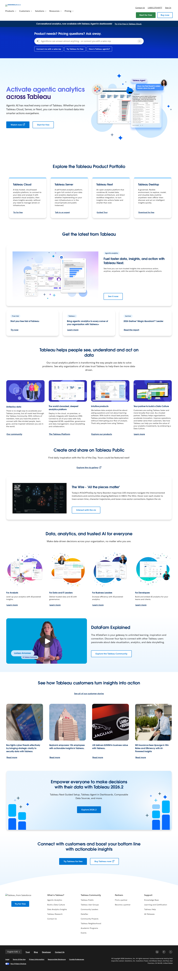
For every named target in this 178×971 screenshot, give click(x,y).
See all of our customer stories (89, 693)
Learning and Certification (155, 905)
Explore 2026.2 (89, 809)
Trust (28, 952)
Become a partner (122, 905)
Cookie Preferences (76, 959)
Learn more (72, 329)
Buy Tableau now (102, 861)
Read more (12, 757)
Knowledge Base (151, 900)
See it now (113, 296)
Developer (46, 952)
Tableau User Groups (90, 905)
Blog (36, 952)
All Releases (149, 914)
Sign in (168, 8)
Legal (7, 959)
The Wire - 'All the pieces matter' (96, 487)
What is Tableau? (55, 895)
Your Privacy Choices (18, 964)
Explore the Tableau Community (111, 653)
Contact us (140, 8)
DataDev (84, 914)
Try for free (18, 212)
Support (148, 895)
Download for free (146, 212)
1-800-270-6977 (155, 8)
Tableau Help (150, 909)
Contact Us (52, 919)
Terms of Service (19, 959)
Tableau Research (55, 914)
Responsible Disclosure (57, 959)
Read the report (131, 329)
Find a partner (121, 900)
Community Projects (89, 919)
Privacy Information (36, 959)
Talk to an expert (62, 212)
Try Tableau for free (73, 861)
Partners (119, 895)
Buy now (165, 15)
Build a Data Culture (56, 905)
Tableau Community (91, 895)
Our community (14, 434)
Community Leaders (89, 909)
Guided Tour (102, 212)
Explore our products (101, 434)
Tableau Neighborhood (91, 923)
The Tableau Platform (59, 434)
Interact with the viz (86, 510)
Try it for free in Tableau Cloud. (128, 24)
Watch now (16, 124)
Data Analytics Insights (57, 909)
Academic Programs (89, 928)
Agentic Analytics (54, 900)
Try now (14, 329)
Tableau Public (87, 900)
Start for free (145, 15)
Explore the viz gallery (87, 467)
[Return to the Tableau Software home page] (15, 5)
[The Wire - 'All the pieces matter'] (40, 498)
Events (83, 933)
